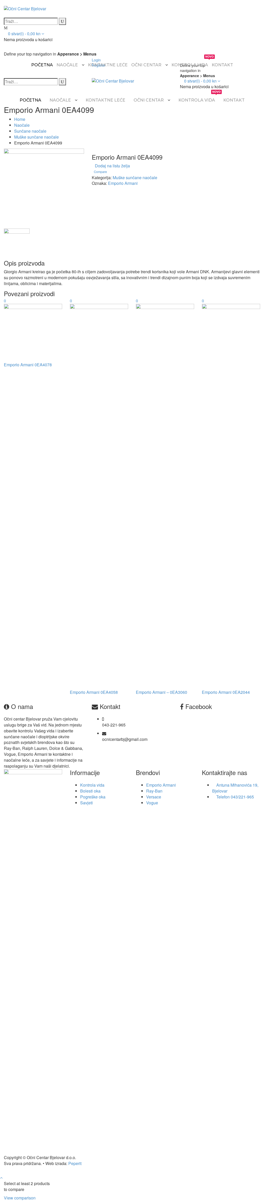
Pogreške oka (92, 797)
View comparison (20, 1198)
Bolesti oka (90, 791)
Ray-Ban (154, 791)
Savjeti (86, 803)
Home (19, 119)
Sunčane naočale (30, 131)
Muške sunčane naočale (36, 137)
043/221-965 (242, 797)
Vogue (152, 803)
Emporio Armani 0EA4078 (28, 365)
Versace (153, 797)
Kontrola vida (189, 62)
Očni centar (146, 64)
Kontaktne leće (108, 64)
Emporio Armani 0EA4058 (94, 692)
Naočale (67, 64)
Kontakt (222, 64)
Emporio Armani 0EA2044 (226, 692)
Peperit (74, 1163)
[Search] (62, 21)
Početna (42, 64)
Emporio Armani (123, 183)
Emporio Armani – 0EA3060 (161, 692)
